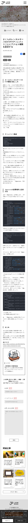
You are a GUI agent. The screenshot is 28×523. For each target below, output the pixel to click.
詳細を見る (20, 520)
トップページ (5, 23)
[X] (24, 54)
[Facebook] (21, 54)
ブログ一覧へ (14, 491)
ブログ (11, 23)
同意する (7, 520)
